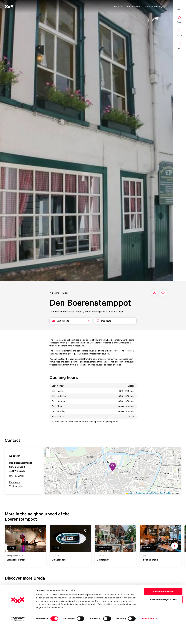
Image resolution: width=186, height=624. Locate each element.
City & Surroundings (153, 6)
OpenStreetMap (165, 493)
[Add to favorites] (163, 293)
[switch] (80, 618)
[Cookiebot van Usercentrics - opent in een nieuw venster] (18, 619)
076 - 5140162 (16, 476)
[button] (112, 467)
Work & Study (133, 6)
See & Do (118, 6)
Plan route (14, 482)
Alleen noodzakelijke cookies (163, 599)
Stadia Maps (140, 493)
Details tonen (147, 618)
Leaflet (130, 493)
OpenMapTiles (152, 493)
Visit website (16, 486)
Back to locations (60, 292)
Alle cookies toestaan (163, 591)
